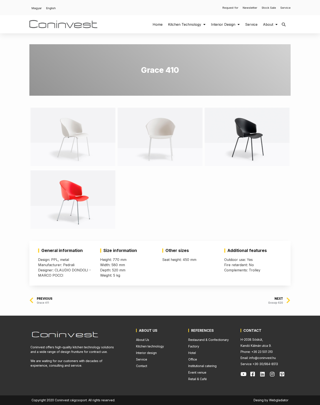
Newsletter (250, 7)
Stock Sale (269, 7)
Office (192, 359)
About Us (142, 340)
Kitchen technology (184, 24)
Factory (193, 346)
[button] (283, 24)
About (268, 24)
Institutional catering (202, 366)
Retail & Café (197, 379)
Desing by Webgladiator (271, 400)
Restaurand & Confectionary (208, 340)
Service (285, 7)
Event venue (197, 372)
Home (158, 24)
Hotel (192, 353)
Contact (141, 366)
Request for (230, 7)
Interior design (223, 24)
